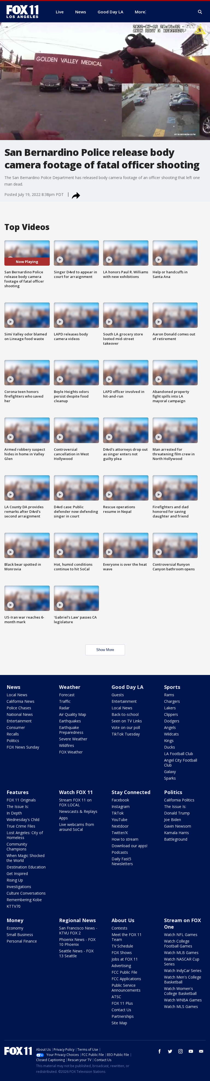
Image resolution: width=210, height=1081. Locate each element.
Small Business (20, 934)
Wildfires (66, 745)
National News (20, 714)
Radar (64, 707)
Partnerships (123, 1016)
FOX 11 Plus (122, 1003)
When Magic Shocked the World (26, 858)
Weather (69, 687)
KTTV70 (14, 906)
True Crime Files (21, 826)
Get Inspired (17, 873)
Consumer (16, 727)
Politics (13, 740)
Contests (119, 928)
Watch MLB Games (181, 952)
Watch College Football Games (178, 943)
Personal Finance (22, 941)
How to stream (125, 839)
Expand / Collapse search (200, 12)
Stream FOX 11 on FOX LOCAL (75, 802)
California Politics (179, 800)
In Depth (14, 813)
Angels (170, 727)
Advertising (121, 965)
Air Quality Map (72, 714)
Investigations (19, 886)
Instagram (121, 806)
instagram (180, 1051)
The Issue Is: (18, 806)
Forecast (67, 694)
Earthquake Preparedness (71, 730)
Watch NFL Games (180, 934)
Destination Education (26, 867)
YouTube (119, 819)
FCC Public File (124, 972)
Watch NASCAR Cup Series (181, 961)
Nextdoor (120, 826)
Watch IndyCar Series (183, 970)
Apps (63, 817)
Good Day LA (127, 687)
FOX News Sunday (23, 747)
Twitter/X (120, 832)
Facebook (120, 800)
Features (17, 792)
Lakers (170, 707)
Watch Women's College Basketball (180, 991)
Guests (118, 694)
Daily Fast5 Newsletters (122, 861)
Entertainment (19, 720)
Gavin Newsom (177, 826)
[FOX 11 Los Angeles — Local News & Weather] (25, 11)
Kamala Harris (176, 832)
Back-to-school (125, 714)
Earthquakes (70, 720)
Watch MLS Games (181, 1006)
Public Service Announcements (126, 988)
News (13, 687)
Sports (172, 687)
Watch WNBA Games (183, 1000)
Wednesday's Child (23, 819)
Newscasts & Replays (78, 811)
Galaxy (170, 771)
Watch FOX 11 (76, 792)
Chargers (172, 701)
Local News (17, 694)
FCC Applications (126, 978)
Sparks (170, 778)
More (140, 11)
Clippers (171, 714)
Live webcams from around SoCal (76, 827)
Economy (15, 928)
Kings (169, 740)
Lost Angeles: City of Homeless (25, 835)
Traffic (65, 701)
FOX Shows (122, 952)
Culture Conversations (26, 893)
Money (15, 920)
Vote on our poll (126, 727)
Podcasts (120, 852)
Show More (105, 650)
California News (20, 701)
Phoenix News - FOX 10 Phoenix (77, 942)
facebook (159, 1051)
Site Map (119, 1022)
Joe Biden (172, 819)
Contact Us (121, 1009)
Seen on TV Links (127, 720)
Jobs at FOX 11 (125, 959)
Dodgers (171, 720)
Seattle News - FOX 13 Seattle (76, 953)
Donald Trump (177, 813)
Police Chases (19, 707)
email (201, 1051)
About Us (123, 920)
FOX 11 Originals (21, 800)
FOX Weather (71, 752)
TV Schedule (122, 946)
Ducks (169, 747)
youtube (190, 1051)
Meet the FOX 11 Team (127, 937)
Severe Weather (73, 738)
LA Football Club (178, 753)
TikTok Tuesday (126, 734)
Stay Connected (131, 792)
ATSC (116, 996)
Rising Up (15, 880)
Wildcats (171, 734)
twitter (170, 1051)
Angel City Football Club (180, 763)
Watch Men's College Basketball (182, 979)
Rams (169, 694)
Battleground (175, 839)
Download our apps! (129, 845)
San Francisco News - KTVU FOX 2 (78, 930)
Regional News (77, 920)
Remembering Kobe (24, 899)
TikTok (118, 813)
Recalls (13, 734)
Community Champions (17, 846)
